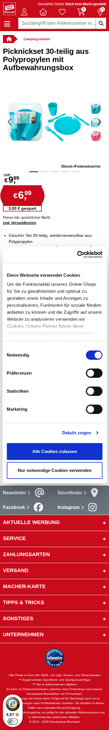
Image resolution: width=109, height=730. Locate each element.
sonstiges (18, 618)
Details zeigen (76, 432)
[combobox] (62, 23)
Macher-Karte (24, 586)
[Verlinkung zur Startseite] (8, 39)
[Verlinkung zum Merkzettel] (62, 11)
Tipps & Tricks (23, 602)
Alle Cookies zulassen (54, 451)
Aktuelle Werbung (31, 522)
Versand (15, 570)
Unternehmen (23, 634)
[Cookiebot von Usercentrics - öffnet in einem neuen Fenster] (77, 254)
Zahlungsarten (26, 554)
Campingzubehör (37, 39)
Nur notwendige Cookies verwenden (55, 470)
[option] (54, 121)
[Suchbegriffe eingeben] (101, 23)
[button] (24, 11)
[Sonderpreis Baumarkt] (9, 8)
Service (14, 538)
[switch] (94, 373)
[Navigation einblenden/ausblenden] (7, 24)
